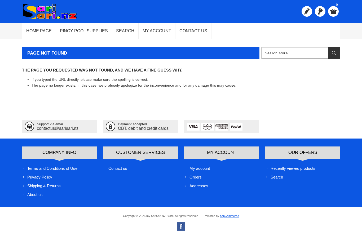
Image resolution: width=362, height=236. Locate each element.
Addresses (198, 186)
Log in (320, 11)
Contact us (193, 31)
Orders (195, 177)
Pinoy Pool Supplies (84, 31)
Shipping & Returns (44, 186)
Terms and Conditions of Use (52, 168)
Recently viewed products (293, 168)
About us (35, 194)
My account (157, 31)
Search (125, 31)
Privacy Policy (39, 177)
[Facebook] (181, 226)
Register (307, 11)
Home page (39, 31)
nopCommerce (229, 215)
